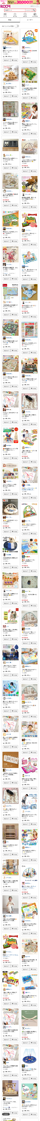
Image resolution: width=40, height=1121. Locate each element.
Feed (5, 14)
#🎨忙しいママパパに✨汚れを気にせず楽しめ (29, 489)
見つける (15, 14)
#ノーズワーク (11, 955)
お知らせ (25, 14)
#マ (28, 52)
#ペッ (7, 956)
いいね (15, 60)
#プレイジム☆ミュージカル (29, 887)
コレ (7, 60)
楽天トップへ (35, 6)
